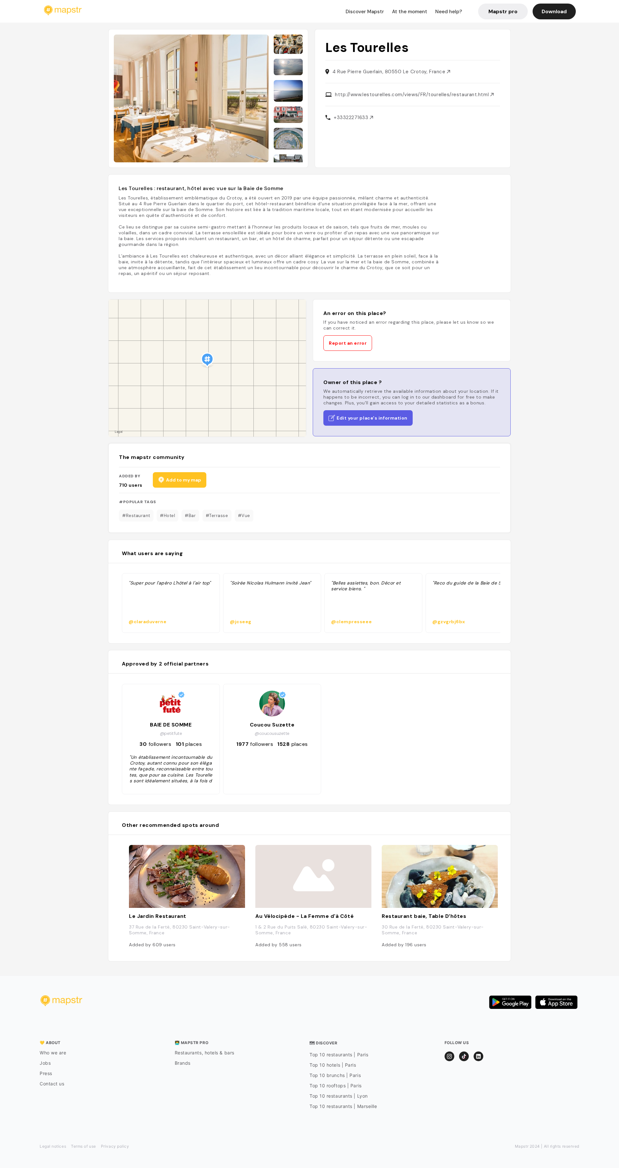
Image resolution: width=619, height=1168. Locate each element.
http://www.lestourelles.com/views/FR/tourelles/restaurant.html (412, 94)
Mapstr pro (502, 11)
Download (554, 11)
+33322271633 (352, 117)
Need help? (448, 11)
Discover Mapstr (365, 11)
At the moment (409, 11)
